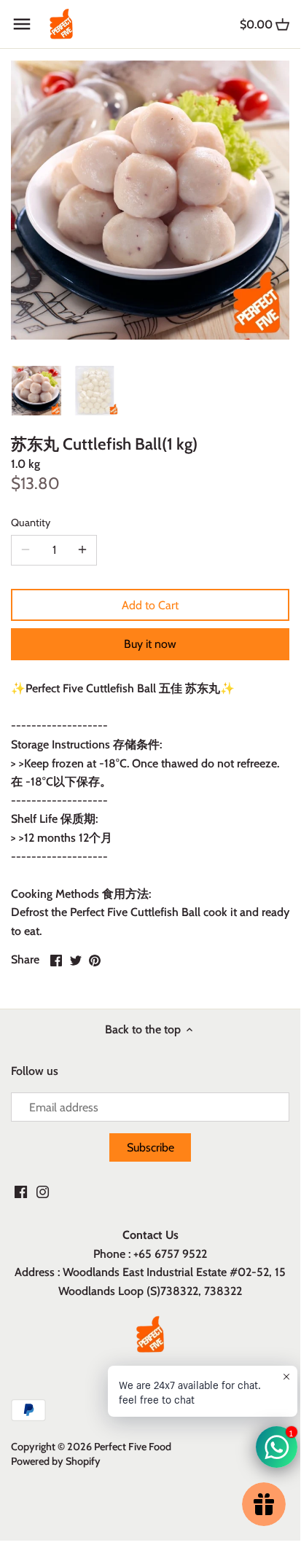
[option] (36, 390)
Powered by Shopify (56, 1461)
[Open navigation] (22, 24)
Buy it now (150, 644)
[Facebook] (21, 1192)
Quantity (30, 523)
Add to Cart (150, 605)
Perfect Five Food (132, 1446)
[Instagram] (42, 1192)
